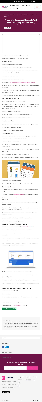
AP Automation (12, 5)
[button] (5, 28)
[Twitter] (6, 347)
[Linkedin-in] (37, 400)
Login (17, 8)
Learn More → (33, 1)
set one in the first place (19, 194)
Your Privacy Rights (6, 392)
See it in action (17, 305)
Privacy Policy (18, 400)
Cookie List (24, 400)
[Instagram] (35, 400)
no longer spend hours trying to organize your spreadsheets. (22, 82)
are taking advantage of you (28, 226)
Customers (28, 5)
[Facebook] (3, 347)
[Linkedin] (8, 347)
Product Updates (22, 24)
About (14, 8)
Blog (10, 8)
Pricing (23, 5)
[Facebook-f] (33, 400)
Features (17, 5)
